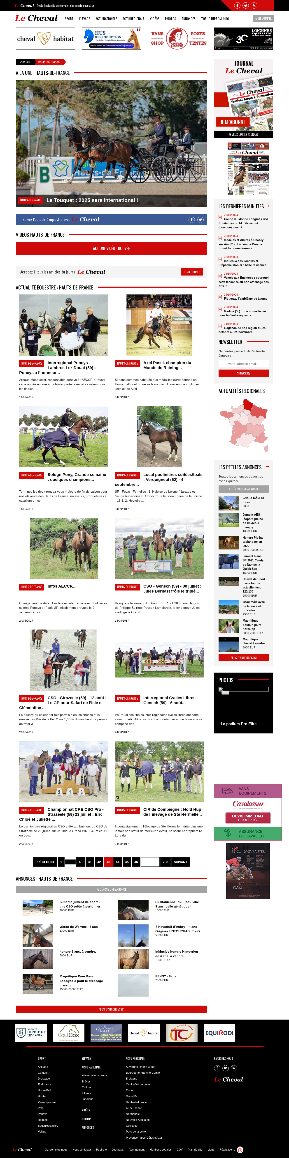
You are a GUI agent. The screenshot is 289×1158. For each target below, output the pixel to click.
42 (99, 862)
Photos (170, 18)
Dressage (44, 1078)
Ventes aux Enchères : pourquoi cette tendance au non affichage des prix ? (244, 282)
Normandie (133, 1114)
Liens (210, 1149)
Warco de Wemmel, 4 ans (79, 926)
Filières (86, 1093)
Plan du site (195, 1149)
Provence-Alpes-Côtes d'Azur (144, 1137)
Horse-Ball (44, 1090)
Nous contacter (81, 1149)
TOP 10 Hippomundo (215, 18)
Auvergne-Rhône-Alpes (140, 1066)
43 (108, 862)
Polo (41, 1108)
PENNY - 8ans (165, 976)
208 (165, 862)
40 (80, 862)
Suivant (180, 862)
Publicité (101, 1149)
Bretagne (131, 1078)
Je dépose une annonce (111, 889)
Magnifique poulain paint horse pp (252, 625)
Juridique (87, 1099)
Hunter (42, 1096)
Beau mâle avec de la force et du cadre (254, 606)
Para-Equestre (47, 1102)
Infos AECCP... (61, 586)
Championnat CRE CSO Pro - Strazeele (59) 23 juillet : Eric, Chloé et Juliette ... (61, 814)
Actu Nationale (106, 18)
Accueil (25, 62)
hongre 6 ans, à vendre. (78, 951)
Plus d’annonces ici (111, 1009)
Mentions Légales (161, 1149)
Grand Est (132, 1096)
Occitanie (132, 1125)
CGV (180, 1149)
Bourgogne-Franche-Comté (143, 1072)
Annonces (189, 18)
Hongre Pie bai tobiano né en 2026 (253, 542)
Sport (69, 18)
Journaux (118, 1149)
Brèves (86, 1081)
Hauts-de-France (136, 1102)
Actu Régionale (133, 18)
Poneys (42, 1114)
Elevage (84, 18)
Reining (43, 1119)
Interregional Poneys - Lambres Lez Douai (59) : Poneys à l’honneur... (57, 368)
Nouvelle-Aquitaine (138, 1119)
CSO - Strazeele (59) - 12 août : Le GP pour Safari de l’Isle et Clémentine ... (63, 703)
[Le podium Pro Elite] (244, 707)
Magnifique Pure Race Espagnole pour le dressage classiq (81, 980)
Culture (86, 1087)
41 (90, 862)
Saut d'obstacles (48, 1125)
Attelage (43, 1066)
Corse (129, 1090)
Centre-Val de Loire (138, 1084)
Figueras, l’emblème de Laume (245, 298)
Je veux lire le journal (243, 134)
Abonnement (136, 1149)
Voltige (42, 1131)
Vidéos (154, 18)
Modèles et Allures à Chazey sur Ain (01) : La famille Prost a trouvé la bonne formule (241, 244)
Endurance (44, 1084)
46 (136, 862)
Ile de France (134, 1108)
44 (117, 862)
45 (127, 862)
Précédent (45, 862)
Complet (43, 1072)
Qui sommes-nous (56, 1149)
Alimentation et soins (94, 1075)
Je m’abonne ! (192, 271)
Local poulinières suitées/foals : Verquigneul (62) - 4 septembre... (159, 479)
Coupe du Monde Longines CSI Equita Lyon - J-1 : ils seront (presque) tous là (243, 223)
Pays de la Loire (136, 1131)
